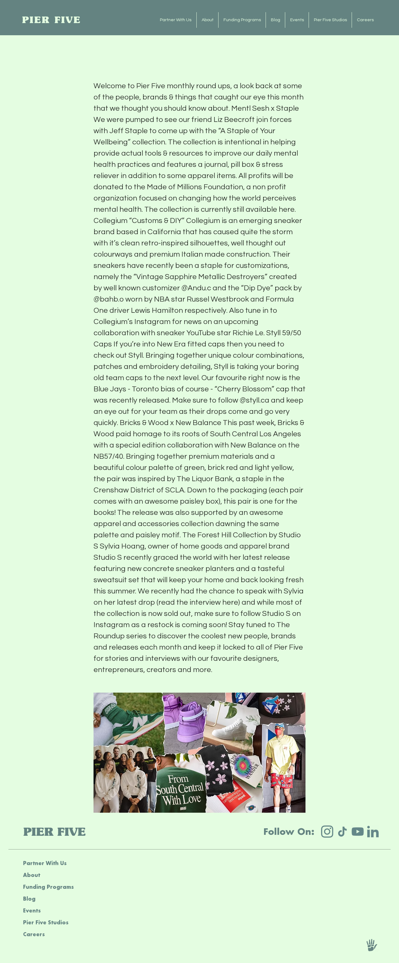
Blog (29, 898)
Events (32, 910)
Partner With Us (45, 863)
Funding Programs (48, 886)
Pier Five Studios (46, 922)
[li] (373, 831)
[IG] (327, 831)
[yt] (358, 831)
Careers (34, 934)
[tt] (342, 831)
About (31, 875)
